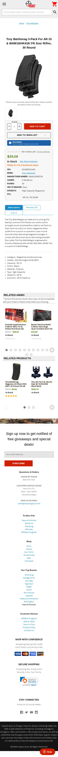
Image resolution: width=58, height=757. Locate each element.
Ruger (29, 587)
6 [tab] (29, 350)
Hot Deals (29, 561)
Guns (29, 546)
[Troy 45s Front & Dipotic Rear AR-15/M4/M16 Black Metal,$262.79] (42, 372)
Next (52, 350)
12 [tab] (27, 355)
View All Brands (29, 604)
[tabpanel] (16, 325)
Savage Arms (29, 578)
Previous (6, 350)
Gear (29, 558)
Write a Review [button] (43, 151)
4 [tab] (20, 350)
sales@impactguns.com (29, 503)
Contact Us (29, 630)
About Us (29, 523)
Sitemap (29, 529)
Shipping (29, 526)
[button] (29, 681)
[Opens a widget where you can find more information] (47, 752)
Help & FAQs (29, 621)
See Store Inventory (29, 161)
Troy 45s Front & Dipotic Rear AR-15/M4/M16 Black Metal (41, 384)
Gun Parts (29, 552)
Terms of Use (29, 624)
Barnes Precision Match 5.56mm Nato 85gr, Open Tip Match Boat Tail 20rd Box (41, 327)
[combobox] (27, 12)
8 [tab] (38, 350)
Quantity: (15, 122)
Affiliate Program (29, 532)
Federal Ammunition (29, 598)
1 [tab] (25, 407)
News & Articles (29, 520)
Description (14, 207)
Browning (29, 575)
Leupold (29, 595)
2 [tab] (11, 350)
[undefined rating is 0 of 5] (14, 151)
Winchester (29, 592)
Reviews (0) (31, 207)
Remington (29, 601)
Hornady (29, 581)
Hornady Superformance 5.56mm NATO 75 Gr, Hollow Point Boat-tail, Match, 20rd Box (15, 327)
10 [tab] (47, 350)
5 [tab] (25, 350)
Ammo (29, 549)
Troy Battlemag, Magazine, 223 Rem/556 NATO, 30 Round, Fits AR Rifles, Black (15, 385)
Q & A (14, 212)
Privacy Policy (29, 627)
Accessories (29, 555)
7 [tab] (33, 350)
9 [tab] (42, 350)
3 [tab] (15, 350)
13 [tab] (31, 355)
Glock (29, 590)
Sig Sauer (29, 584)
